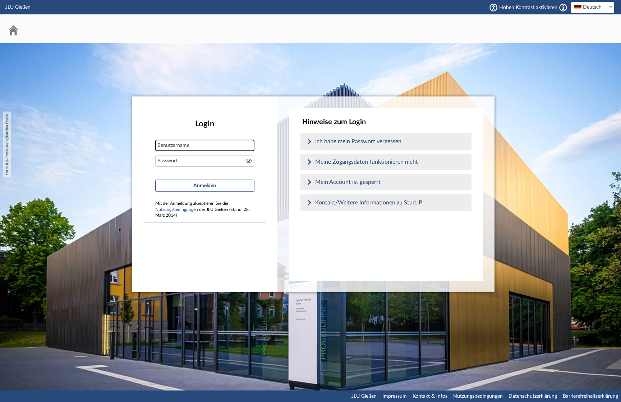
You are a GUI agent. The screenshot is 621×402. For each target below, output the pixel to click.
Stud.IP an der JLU (587, 28)
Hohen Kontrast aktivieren (528, 7)
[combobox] (592, 7)
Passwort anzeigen (248, 160)
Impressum (394, 396)
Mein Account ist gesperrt (348, 182)
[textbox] (592, 7)
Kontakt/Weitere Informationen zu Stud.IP (368, 202)
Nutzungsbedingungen (176, 210)
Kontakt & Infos (430, 396)
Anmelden (204, 185)
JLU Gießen (364, 396)
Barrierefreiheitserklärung (590, 396)
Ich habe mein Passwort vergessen (358, 141)
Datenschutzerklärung (533, 396)
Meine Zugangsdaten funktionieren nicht (366, 162)
